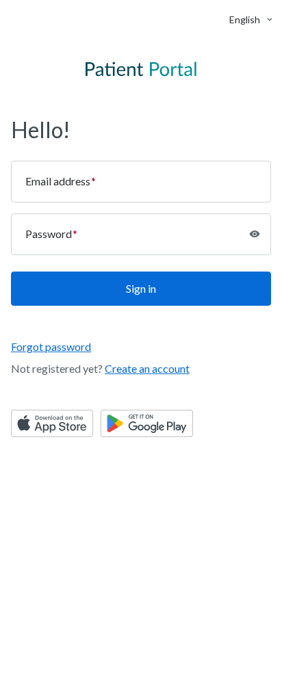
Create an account (147, 368)
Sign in (141, 288)
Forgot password (51, 346)
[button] (244, 19)
